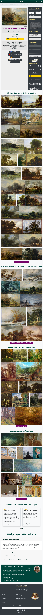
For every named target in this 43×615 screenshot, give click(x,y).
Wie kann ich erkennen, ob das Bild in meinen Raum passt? (15, 552)
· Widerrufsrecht (4, 599)
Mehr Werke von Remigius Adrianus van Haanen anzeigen (21, 342)
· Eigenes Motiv (18, 594)
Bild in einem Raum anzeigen (15, 59)
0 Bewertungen (17, 61)
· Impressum (4, 595)
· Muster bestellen (18, 601)
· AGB (3, 597)
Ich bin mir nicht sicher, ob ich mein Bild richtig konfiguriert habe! (16, 559)
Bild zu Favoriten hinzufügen (15, 54)
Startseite (2, 4)
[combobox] (35, 17)
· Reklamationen (4, 601)
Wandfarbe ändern (15, 57)
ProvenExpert (9, 523)
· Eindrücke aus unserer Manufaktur (21, 598)
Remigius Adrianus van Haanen (24, 4)
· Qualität (17, 597)
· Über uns (3, 602)
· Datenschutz (4, 598)
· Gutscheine (17, 599)
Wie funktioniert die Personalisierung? (11, 539)
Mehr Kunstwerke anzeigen (21, 498)
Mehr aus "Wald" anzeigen (21, 426)
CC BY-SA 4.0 (17, 48)
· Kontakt (3, 594)
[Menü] (1, 1)
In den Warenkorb (35, 76)
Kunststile (6, 4)
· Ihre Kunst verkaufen (19, 595)
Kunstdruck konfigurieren (15, 39)
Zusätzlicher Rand (31, 15)
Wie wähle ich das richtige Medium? (10, 556)
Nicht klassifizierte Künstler (14, 4)
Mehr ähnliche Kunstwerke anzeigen (21, 262)
